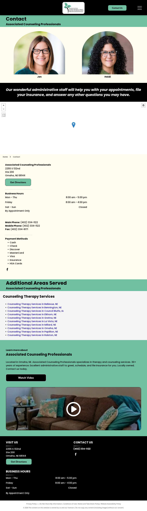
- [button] (3, 109)
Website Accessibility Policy (111, 504)
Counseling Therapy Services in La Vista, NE (32, 321)
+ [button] (3, 105)
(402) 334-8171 (19, 229)
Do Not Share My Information (51, 504)
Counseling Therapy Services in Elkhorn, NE (32, 314)
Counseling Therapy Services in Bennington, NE (34, 307)
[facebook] (7, 269)
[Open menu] (140, 8)
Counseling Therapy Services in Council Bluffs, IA (35, 311)
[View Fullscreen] (3, 115)
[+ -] (73, 128)
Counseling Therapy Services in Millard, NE (31, 324)
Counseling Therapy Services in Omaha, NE (32, 328)
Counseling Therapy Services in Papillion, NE (32, 331)
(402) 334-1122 (29, 222)
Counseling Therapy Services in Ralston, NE (32, 335)
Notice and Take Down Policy (88, 504)
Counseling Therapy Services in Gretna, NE (31, 318)
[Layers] (143, 105)
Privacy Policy (31, 504)
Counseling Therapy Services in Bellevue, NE (32, 304)
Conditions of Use (70, 504)
